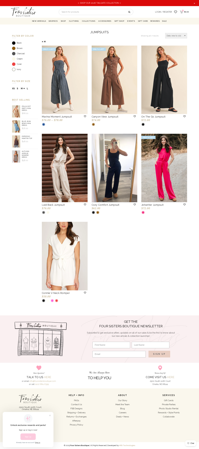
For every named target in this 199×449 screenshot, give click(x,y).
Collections (88, 21)
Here (47, 377)
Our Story (122, 400)
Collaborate (168, 416)
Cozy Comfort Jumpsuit (105, 204)
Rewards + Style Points (169, 412)
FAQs (76, 400)
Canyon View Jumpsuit (105, 116)
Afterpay (76, 421)
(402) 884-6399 (42, 384)
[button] (85, 116)
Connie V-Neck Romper (56, 293)
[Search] (129, 12)
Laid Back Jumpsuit (53, 204)
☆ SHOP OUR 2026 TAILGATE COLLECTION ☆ (99, 3)
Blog (122, 408)
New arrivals (39, 21)
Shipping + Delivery (76, 412)
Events (131, 21)
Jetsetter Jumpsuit (152, 204)
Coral (19, 64)
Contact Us (76, 404)
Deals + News (122, 416)
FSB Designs (76, 408)
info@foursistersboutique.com (43, 381)
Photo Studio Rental (168, 408)
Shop (63, 21)
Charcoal (21, 53)
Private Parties (168, 404)
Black (19, 43)
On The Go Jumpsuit (153, 116)
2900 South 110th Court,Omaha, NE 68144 (30, 408)
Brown (19, 48)
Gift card (143, 21)
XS (13, 88)
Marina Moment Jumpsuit (57, 116)
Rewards (155, 21)
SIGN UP (159, 354)
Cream (20, 59)
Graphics (53, 21)
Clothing (74, 21)
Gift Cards (168, 400)
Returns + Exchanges (76, 416)
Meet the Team (122, 404)
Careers (122, 412)
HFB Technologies (127, 445)
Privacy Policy (76, 425)
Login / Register (163, 12)
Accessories (104, 21)
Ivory (19, 69)
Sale (164, 21)
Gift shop (119, 21)
